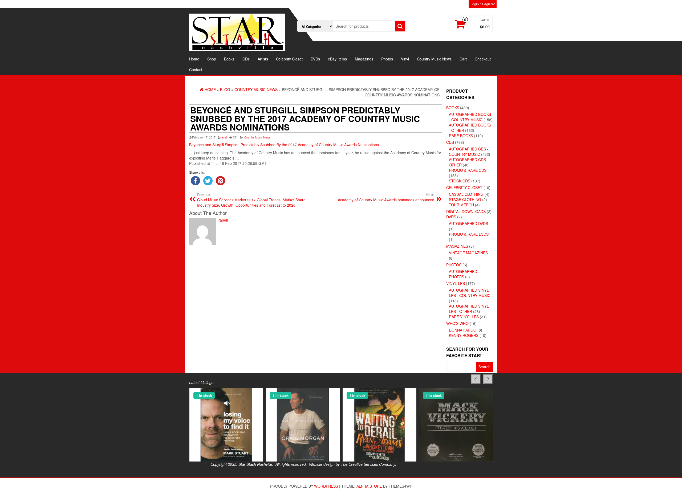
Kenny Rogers (463, 335)
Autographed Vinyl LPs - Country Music (469, 292)
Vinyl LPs (455, 283)
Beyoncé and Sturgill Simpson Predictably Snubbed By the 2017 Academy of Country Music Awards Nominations (284, 144)
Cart (463, 59)
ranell (223, 137)
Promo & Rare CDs (467, 170)
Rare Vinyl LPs (464, 316)
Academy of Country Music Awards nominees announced (386, 197)
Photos (387, 59)
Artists (263, 59)
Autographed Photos (463, 274)
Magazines (364, 59)
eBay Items (337, 59)
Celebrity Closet (289, 59)
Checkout (483, 59)
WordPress (326, 486)
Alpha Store (369, 486)
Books (229, 59)
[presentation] (476, 379)
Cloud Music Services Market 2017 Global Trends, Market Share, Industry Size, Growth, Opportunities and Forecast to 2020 (252, 200)
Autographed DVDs (468, 223)
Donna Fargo (462, 330)
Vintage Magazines (468, 252)
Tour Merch (461, 204)
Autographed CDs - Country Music (468, 151)
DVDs (315, 59)
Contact (195, 69)
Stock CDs (459, 180)
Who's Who (457, 323)
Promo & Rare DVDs (469, 234)
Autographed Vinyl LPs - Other (469, 308)
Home (194, 59)
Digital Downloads (466, 211)
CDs (246, 59)
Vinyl (405, 59)
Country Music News (434, 59)
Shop (211, 59)
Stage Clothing (465, 199)
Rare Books (461, 135)
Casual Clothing (466, 194)
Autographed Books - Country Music (470, 117)
